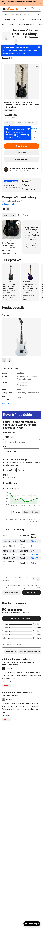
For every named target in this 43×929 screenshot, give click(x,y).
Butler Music (15, 168)
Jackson (20, 372)
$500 (33, 541)
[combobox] (19, 437)
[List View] (8, 209)
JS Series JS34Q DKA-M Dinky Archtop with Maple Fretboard (30, 286)
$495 (33, 551)
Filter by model (9, 433)
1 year (26, 512)
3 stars (5, 631)
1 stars (4, 638)
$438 (33, 563)
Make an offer (21, 159)
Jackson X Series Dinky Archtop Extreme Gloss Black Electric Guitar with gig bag (21, 104)
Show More (6, 403)
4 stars (5, 628)
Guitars (21, 19)
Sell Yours (31, 592)
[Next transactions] (38, 579)
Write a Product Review (21, 618)
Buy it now (21, 146)
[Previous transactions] (33, 579)
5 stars (5, 624)
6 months (17, 512)
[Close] (28, 129)
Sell (26, 8)
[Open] (37, 437)
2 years (35, 512)
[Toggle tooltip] (11, 58)
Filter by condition (10, 447)
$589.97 (34, 558)
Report (6, 686)
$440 (33, 546)
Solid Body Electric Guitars (28, 393)
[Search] (38, 14)
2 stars (5, 634)
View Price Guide (11, 592)
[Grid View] (4, 209)
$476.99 (34, 554)
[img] (26, 168)
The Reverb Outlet (9, 19)
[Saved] (32, 8)
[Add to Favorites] (16, 41)
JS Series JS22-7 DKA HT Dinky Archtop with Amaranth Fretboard (9, 286)
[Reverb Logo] (12, 8)
